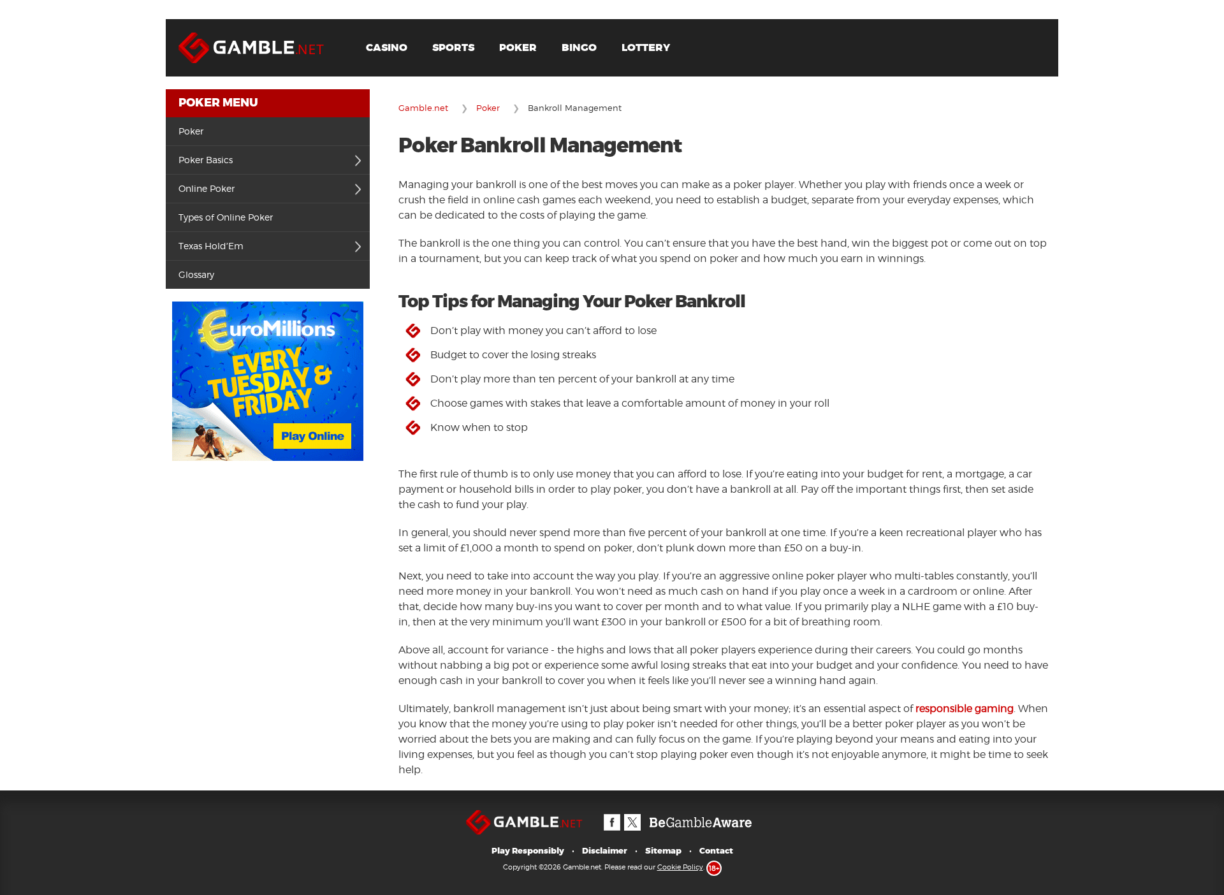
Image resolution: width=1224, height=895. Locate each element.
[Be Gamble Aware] (700, 816)
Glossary (196, 274)
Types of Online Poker (225, 217)
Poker (518, 47)
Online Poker (206, 188)
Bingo (579, 47)
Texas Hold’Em (211, 245)
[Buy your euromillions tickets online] (267, 308)
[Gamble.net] (258, 25)
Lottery (646, 47)
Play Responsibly (528, 850)
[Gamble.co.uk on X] (632, 816)
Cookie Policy (680, 866)
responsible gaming (964, 708)
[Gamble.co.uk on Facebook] (611, 816)
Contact (716, 850)
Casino (386, 47)
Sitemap (663, 850)
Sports (453, 47)
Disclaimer (604, 850)
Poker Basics (205, 159)
